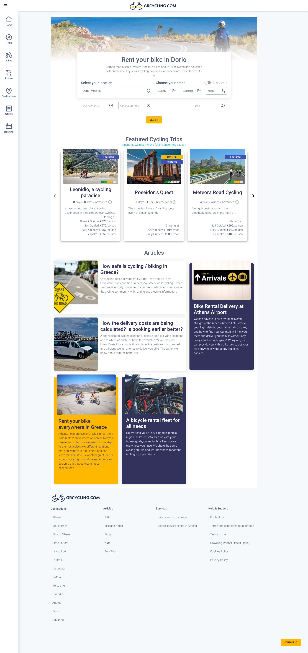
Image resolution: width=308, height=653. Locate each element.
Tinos (56, 611)
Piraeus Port (60, 543)
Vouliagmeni (60, 525)
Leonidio (57, 594)
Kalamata (58, 568)
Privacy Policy (219, 560)
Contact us (217, 517)
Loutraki (57, 560)
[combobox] (116, 90)
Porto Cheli (59, 585)
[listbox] (94, 106)
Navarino (58, 619)
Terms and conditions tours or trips (232, 525)
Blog (108, 534)
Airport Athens (61, 534)
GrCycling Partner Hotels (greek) (230, 543)
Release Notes (114, 525)
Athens (56, 517)
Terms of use (218, 534)
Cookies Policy (219, 551)
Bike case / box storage (172, 517)
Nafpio (56, 577)
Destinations (58, 508)
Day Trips (111, 551)
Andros (56, 602)
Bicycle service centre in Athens (177, 525)
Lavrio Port (59, 551)
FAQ (107, 517)
